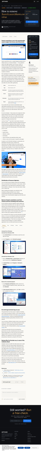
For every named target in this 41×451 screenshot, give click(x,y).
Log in (38, 1)
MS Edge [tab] (12, 225)
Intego (15, 102)
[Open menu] (34, 1)
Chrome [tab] (21, 225)
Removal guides (7, 5)
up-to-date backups (11, 349)
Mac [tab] (8, 225)
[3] (21, 211)
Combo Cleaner (22, 172)
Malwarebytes (5, 173)
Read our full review (33, 56)
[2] (8, 120)
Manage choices (34, 447)
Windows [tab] (4, 225)
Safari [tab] (3, 227)
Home (2, 5)
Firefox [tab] (17, 225)
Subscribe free (33, 83)
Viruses (16, 433)
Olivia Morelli (6, 26)
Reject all (27, 447)
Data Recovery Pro (12, 362)
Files (15, 436)
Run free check (27, 420)
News (15, 438)
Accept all (20, 447)
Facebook (3, 440)
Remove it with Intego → (32, 21)
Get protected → (33, 54)
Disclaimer (29, 438)
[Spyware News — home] (5, 1)
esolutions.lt (8, 438)
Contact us (29, 441)
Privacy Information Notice (32, 436)
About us (29, 433)
